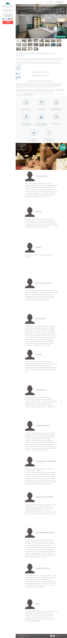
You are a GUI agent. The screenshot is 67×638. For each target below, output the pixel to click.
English (37, 2)
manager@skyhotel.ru (35, 636)
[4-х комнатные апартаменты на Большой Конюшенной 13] (17, 29)
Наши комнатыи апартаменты (49, 2)
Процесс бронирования (8, 15)
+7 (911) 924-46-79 (59, 1)
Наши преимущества (8, 13)
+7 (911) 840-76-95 (59, 2)
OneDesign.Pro (62, 635)
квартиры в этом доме (60, 36)
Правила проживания (7, 16)
